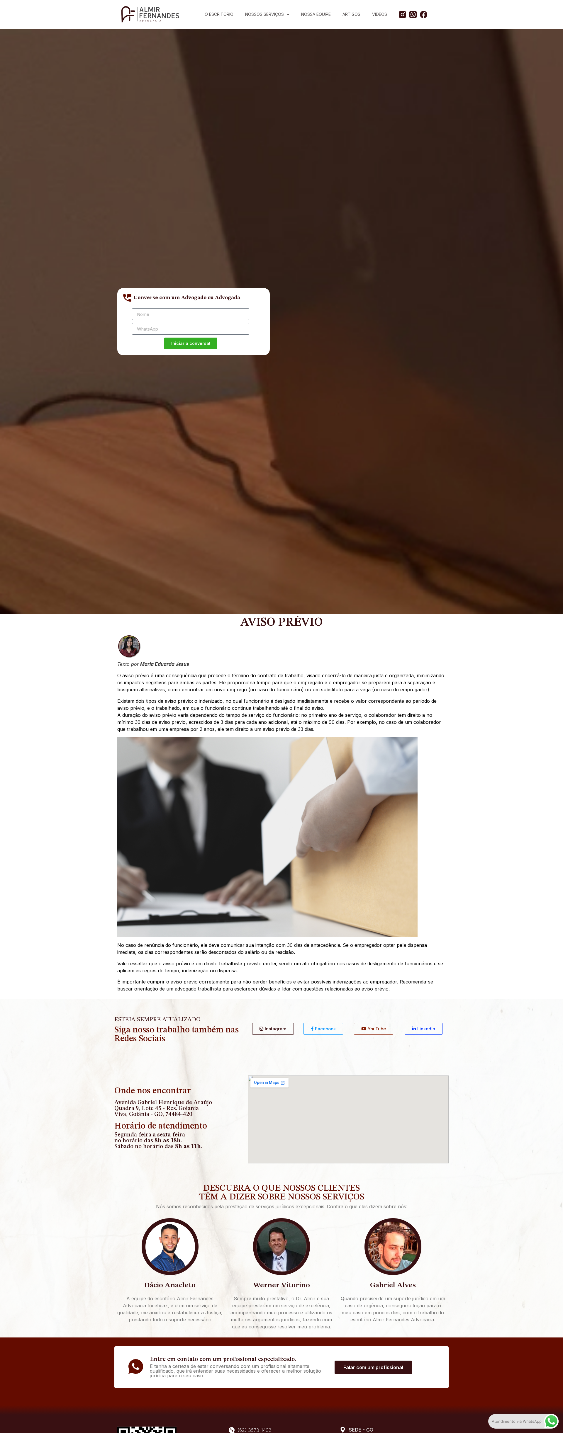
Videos (379, 14)
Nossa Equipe (316, 14)
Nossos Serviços (264, 14)
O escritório (219, 14)
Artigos (351, 14)
